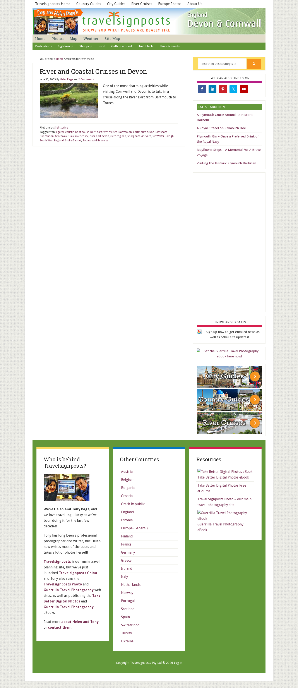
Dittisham (161, 132)
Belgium (127, 480)
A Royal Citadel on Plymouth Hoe (221, 128)
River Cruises (141, 4)
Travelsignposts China (78, 573)
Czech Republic (133, 504)
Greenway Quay (64, 136)
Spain (125, 617)
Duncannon (47, 136)
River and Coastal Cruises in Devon (93, 71)
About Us (194, 4)
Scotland (128, 609)
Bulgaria (128, 488)
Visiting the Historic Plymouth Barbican (226, 163)
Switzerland (130, 625)
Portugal (128, 601)
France (126, 544)
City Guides (116, 4)
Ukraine (127, 641)
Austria (127, 472)
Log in (178, 662)
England (127, 512)
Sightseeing (61, 127)
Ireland (126, 568)
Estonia (127, 520)
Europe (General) (134, 528)
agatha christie (65, 132)
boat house (82, 132)
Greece (126, 560)
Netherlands (130, 585)
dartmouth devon (143, 132)
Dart (93, 132)
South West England (52, 140)
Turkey (126, 633)
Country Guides (88, 4)
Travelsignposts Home (52, 4)
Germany (128, 552)
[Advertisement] (229, 241)
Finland (127, 536)
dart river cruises (107, 132)
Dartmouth (125, 132)
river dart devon (99, 136)
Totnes (86, 140)
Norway (127, 593)
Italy (124, 577)
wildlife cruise (100, 140)
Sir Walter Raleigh (163, 136)
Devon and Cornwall (149, 21)
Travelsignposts (57, 561)
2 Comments (86, 79)
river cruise (82, 136)
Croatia (127, 496)
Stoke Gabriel (73, 140)
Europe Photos (169, 4)
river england (118, 136)
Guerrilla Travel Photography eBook (220, 527)
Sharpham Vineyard (139, 136)
